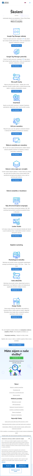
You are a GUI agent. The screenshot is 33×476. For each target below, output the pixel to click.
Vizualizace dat (16, 390)
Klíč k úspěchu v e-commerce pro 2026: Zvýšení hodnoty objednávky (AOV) (16, 432)
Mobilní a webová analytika (16, 387)
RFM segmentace (16, 404)
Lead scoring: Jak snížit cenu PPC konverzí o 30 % (16, 421)
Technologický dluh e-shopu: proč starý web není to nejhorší (16, 424)
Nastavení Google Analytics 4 (16, 407)
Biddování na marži (16, 402)
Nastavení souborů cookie (15, 470)
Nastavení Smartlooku (16, 415)
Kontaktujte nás (16, 358)
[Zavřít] (29, 438)
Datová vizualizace (16, 412)
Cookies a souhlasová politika (17, 409)
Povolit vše (8, 465)
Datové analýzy (16, 395)
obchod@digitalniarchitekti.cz (16, 361)
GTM (23, 39)
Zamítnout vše (22, 465)
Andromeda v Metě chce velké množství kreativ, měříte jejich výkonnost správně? (16, 427)
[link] (25, 2)
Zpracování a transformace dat (16, 392)
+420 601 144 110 (16, 362)
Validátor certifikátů (16, 345)
